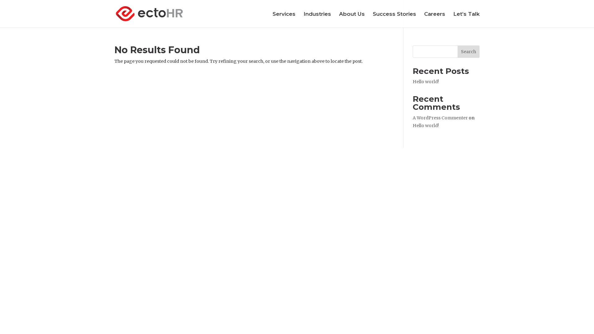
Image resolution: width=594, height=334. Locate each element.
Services (284, 14)
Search (468, 51)
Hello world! (426, 81)
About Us (352, 14)
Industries (317, 14)
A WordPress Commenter (440, 118)
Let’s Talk (466, 14)
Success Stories (394, 14)
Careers (434, 14)
